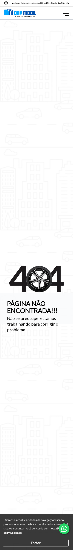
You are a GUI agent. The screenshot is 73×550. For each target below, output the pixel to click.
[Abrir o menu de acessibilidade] (6, 3)
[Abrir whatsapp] (64, 529)
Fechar (36, 543)
